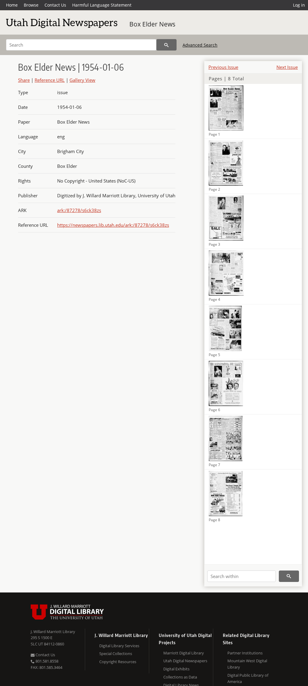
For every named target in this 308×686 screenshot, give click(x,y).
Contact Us (55, 5)
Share (24, 80)
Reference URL (50, 80)
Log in (299, 5)
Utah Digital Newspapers (185, 660)
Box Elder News (152, 24)
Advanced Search (200, 45)
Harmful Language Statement (101, 5)
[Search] (166, 45)
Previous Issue (223, 67)
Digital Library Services (119, 645)
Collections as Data (180, 677)
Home (12, 5)
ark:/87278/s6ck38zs (79, 210)
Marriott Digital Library (183, 653)
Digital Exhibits (176, 669)
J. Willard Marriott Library (53, 631)
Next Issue (287, 67)
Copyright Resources (117, 661)
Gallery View (82, 80)
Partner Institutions (245, 653)
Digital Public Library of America (247, 678)
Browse (31, 5)
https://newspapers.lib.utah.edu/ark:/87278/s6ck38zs (113, 225)
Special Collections (115, 653)
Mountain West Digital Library (247, 664)
